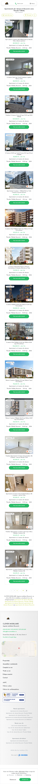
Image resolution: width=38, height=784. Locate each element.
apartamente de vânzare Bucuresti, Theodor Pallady (19, 601)
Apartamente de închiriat (19, 738)
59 (23, 590)
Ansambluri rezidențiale (10, 664)
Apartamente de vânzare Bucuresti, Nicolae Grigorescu (19, 717)
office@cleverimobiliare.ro (10, 631)
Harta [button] (30, 35)
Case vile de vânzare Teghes (19, 729)
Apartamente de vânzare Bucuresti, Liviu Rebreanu (19, 719)
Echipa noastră (7, 674)
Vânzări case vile (19, 723)
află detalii (22, 771)
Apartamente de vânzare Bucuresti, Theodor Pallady (19, 713)
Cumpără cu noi (7, 667)
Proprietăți (6, 660)
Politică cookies (7, 686)
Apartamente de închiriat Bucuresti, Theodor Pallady (19, 743)
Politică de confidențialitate (11, 689)
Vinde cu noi (6, 671)
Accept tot (25, 779)
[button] (35, 15)
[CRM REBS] (23, 755)
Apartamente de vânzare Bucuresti (19, 711)
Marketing (28, 775)
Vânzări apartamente (19, 708)
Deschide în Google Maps (9, 637)
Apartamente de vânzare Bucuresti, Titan (19, 715)
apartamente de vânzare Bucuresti (23, 599)
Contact (5, 677)
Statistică (19, 775)
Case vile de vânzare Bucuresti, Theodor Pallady (19, 732)
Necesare (11, 775)
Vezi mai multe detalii (19, 51)
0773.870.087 (22, 629)
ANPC (5, 682)
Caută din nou (8, 15)
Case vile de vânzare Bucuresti (19, 725)
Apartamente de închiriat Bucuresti (19, 740)
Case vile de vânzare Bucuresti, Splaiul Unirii (19, 727)
